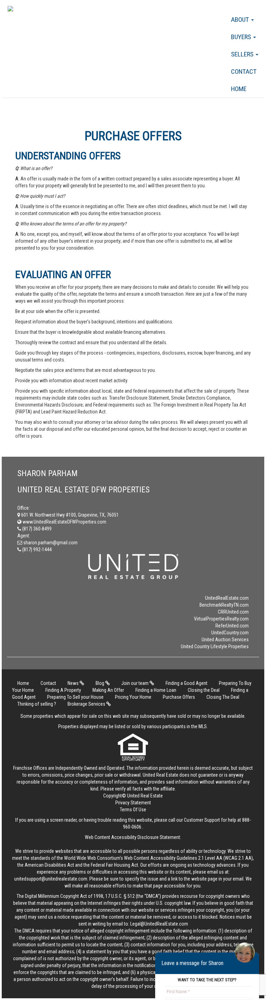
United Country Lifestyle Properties (215, 646)
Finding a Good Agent (186, 683)
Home (239, 89)
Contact (244, 71)
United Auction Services (225, 639)
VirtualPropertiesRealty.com (221, 619)
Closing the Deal (204, 690)
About (240, 20)
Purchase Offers (179, 697)
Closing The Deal (222, 697)
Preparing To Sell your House (75, 697)
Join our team (135, 683)
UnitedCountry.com (230, 632)
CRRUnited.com (233, 612)
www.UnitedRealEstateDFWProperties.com (63, 522)
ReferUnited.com (232, 625)
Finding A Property (63, 690)
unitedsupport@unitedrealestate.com (50, 879)
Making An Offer (108, 690)
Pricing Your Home (133, 697)
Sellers (243, 54)
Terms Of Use (133, 809)
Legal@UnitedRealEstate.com (159, 924)
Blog (100, 683)
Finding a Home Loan (155, 690)
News (74, 683)
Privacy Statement (133, 802)
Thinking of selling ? (36, 704)
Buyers (241, 37)
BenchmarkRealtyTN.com (224, 605)
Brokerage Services (87, 704)
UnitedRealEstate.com (227, 598)
